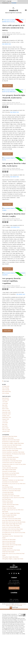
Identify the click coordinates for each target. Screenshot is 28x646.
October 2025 (5, 415)
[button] (9, 573)
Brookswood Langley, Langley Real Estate (13, 443)
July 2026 (4, 401)
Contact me (14, 588)
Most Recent (5, 398)
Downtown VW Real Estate (18, 349)
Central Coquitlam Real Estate (10, 450)
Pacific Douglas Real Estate (20, 363)
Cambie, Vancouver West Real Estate (10, 340)
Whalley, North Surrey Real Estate (8, 376)
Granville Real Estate (6, 355)
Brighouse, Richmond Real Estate (11, 337)
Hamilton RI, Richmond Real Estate (8, 356)
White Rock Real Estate (19, 376)
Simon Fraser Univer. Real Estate (8, 368)
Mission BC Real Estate (11, 361)
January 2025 (5, 431)
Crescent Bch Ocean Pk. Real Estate (11, 462)
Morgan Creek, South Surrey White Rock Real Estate (15, 362)
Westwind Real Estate (11, 375)
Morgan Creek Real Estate (9, 508)
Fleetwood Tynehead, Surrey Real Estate (12, 480)
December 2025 (6, 412)
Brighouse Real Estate (8, 438)
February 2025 (6, 429)
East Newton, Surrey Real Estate (10, 473)
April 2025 (5, 426)
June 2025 (5, 422)
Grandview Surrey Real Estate (10, 481)
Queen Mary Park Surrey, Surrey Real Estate (13, 522)
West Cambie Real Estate (8, 543)
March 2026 (5, 408)
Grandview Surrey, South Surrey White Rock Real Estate (12, 354)
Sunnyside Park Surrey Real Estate (11, 530)
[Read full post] (14, 21)
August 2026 (5, 400)
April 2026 (5, 407)
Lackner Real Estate (7, 502)
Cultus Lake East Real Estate (19, 348)
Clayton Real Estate (7, 455)
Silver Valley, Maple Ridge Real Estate (12, 523)
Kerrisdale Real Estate (6, 357)
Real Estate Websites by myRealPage (14, 605)
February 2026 (6, 410)
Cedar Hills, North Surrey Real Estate (15, 169)
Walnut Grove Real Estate (8, 541)
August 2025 (5, 419)
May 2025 (4, 424)
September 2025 (6, 417)
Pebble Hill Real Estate (6, 364)
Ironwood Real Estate (20, 356)
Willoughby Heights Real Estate (10, 557)
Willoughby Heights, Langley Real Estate (17, 378)
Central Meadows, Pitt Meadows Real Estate (13, 343)
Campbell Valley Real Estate (9, 447)
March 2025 (5, 428)
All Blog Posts (5, 386)
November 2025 (6, 414)
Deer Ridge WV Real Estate (7, 349)
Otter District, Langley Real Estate (14, 220)
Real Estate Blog (6, 391)
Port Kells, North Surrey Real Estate (18, 364)
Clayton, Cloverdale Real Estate (13, 344)
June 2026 (5, 403)
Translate (13, 2)
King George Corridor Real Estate (17, 357)
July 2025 (4, 421)
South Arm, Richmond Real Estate (11, 527)
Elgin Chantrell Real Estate (18, 350)
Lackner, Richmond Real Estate (10, 504)
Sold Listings (5, 393)
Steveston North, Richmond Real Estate (12, 369)
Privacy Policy (22, 603)
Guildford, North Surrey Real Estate (17, 355)
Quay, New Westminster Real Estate (9, 365)
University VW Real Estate (12, 372)
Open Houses (5, 389)
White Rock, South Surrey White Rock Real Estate (11, 377)
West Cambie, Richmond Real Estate (11, 544)
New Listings (5, 388)
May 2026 (4, 405)
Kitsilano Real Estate (7, 501)
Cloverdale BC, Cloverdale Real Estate (12, 460)
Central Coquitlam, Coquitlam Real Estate (16, 287)
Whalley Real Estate (19, 375)
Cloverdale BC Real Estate (9, 459)
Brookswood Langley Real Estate (10, 441)
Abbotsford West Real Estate (12, 336)
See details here (6, 44)
